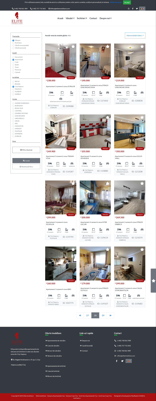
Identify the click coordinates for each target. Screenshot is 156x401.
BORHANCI (19, 106)
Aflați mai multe (116, 2)
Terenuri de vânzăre (54, 356)
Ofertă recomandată (22, 45)
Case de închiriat (53, 371)
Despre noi (105, 18)
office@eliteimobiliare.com (60, 9)
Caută (27, 161)
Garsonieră (18, 57)
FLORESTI (18, 91)
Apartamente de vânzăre (56, 341)
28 (95, 315)
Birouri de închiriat (54, 376)
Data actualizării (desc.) (134, 35)
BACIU (17, 81)
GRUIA (17, 121)
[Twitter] (137, 9)
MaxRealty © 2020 (137, 396)
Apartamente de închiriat (56, 366)
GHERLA (18, 94)
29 (103, 315)
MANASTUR (19, 126)
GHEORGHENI (20, 116)
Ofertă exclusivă (20, 48)
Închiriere (18, 43)
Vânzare (17, 40)
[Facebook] (133, 9)
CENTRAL (18, 111)
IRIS (16, 123)
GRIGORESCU (19, 118)
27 (87, 315)
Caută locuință (87, 346)
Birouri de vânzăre (54, 351)
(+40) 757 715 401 (39, 9)
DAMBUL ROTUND (21, 113)
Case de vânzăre (53, 346)
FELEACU (18, 89)
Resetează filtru (27, 167)
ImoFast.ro (77, 398)
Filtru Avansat (27, 150)
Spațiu (17, 65)
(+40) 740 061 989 (20, 9)
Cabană (17, 72)
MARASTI (18, 128)
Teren (17, 67)
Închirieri (81, 18)
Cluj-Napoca (19, 86)
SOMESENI (18, 134)
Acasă (60, 18)
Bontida (17, 84)
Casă (16, 62)
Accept (127, 2)
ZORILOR (18, 136)
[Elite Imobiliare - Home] (17, 18)
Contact (93, 18)
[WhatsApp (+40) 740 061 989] (129, 9)
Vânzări (69, 18)
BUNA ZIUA (19, 108)
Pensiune (18, 70)
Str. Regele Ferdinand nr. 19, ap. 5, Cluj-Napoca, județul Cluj (26, 360)
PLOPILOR (18, 131)
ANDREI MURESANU (22, 103)
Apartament (19, 59)
